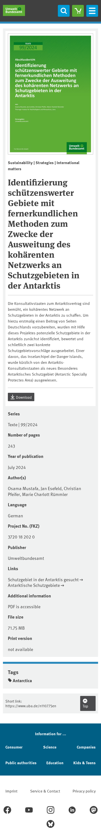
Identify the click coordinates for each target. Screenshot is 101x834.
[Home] (14, 10)
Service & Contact (45, 790)
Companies (86, 747)
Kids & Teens (84, 762)
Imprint (11, 790)
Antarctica (22, 680)
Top (85, 705)
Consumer (14, 747)
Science (49, 747)
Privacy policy (84, 790)
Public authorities (21, 762)
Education (54, 762)
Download (23, 397)
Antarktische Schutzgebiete (34, 585)
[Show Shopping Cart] (78, 11)
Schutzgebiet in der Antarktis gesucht (43, 579)
